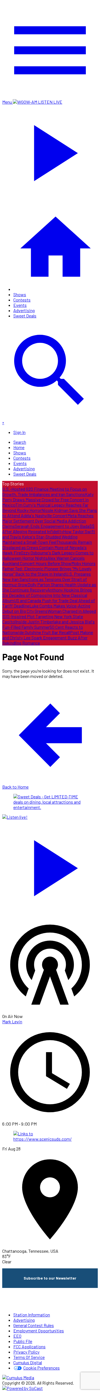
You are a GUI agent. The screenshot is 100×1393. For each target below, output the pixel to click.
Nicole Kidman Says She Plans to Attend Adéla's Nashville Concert (49, 512)
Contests (22, 299)
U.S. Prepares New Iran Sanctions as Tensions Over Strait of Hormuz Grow (46, 579)
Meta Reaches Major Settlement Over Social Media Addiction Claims (48, 521)
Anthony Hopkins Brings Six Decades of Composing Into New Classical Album (47, 595)
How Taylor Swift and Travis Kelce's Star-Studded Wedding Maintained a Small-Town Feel (48, 537)
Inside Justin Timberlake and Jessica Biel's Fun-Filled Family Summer (48, 624)
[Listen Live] (50, 865)
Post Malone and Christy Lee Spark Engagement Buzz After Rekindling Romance (47, 638)
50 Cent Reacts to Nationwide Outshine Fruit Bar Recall (42, 629)
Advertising (24, 310)
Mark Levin (12, 1021)
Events (20, 305)
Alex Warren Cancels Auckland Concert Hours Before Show (43, 560)
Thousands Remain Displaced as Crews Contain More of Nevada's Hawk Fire (47, 547)
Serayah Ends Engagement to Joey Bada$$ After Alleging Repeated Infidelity (48, 528)
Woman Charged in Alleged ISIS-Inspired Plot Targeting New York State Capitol (49, 616)
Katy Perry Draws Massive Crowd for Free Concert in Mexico (48, 499)
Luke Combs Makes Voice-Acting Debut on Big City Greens (46, 608)
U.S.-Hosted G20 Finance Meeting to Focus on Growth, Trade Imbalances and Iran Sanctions (44, 491)
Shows (19, 294)
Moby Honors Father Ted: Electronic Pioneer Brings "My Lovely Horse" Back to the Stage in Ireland (49, 568)
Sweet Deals (24, 315)
